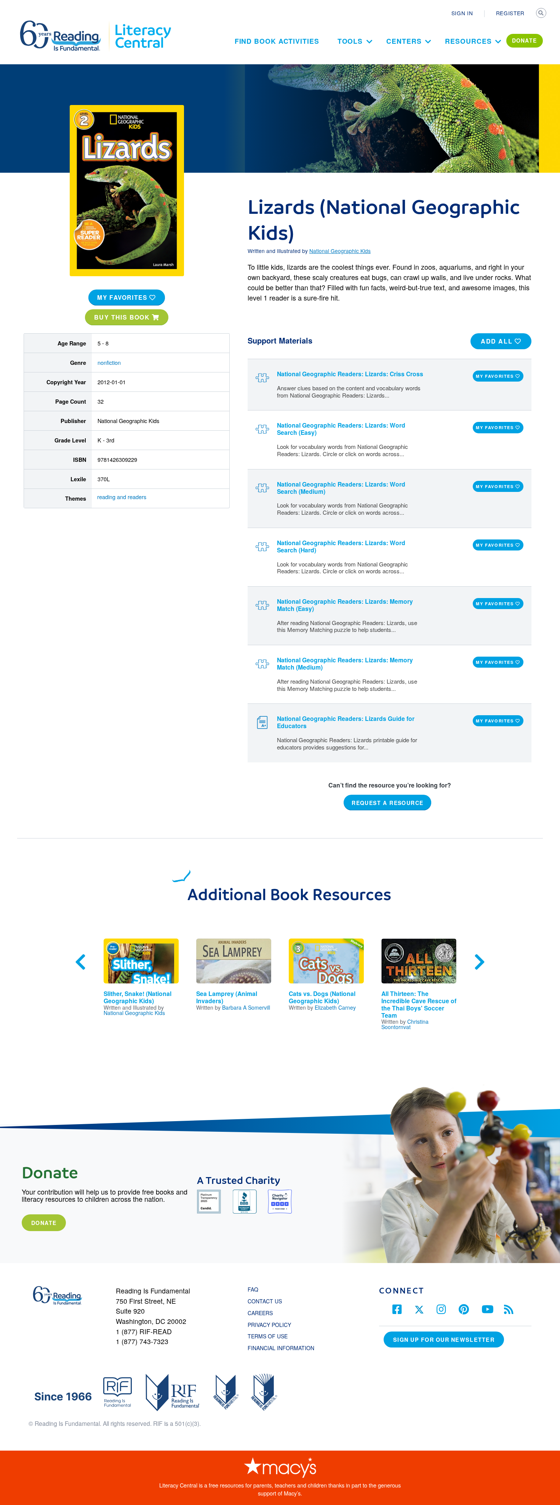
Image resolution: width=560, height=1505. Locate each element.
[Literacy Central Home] (142, 24)
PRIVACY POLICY (269, 1324)
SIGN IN (462, 13)
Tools (350, 41)
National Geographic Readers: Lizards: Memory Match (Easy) (345, 605)
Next (480, 962)
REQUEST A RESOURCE (387, 802)
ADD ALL (498, 341)
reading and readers (121, 497)
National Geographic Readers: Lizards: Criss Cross (350, 373)
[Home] (65, 24)
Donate (43, 1223)
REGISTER (510, 13)
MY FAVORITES (123, 297)
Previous (80, 962)
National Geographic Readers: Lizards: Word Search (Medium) (341, 488)
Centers (403, 41)
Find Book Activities (277, 41)
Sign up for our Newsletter (443, 1339)
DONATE (524, 40)
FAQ (253, 1289)
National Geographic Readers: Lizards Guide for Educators (345, 722)
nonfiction (109, 362)
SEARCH (541, 13)
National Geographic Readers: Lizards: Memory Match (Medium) (345, 663)
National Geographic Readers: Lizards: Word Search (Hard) (341, 546)
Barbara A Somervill (246, 1007)
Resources (468, 41)
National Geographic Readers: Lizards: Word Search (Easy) (341, 429)
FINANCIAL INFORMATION (281, 1348)
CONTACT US (267, 1301)
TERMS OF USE (271, 1336)
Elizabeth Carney (335, 1007)
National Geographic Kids (340, 251)
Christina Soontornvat (405, 1024)
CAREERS (260, 1313)
